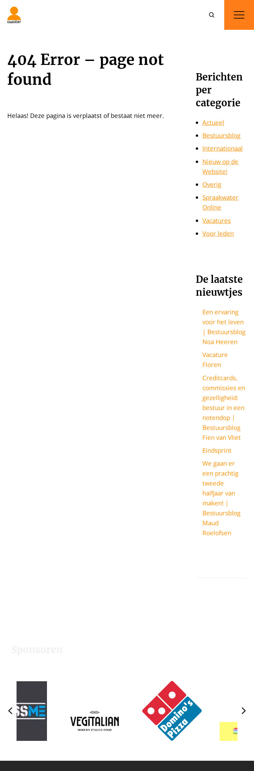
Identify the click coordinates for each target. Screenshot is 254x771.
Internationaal (222, 148)
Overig (211, 184)
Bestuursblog (221, 135)
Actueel (213, 122)
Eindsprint (217, 450)
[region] (127, 710)
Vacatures (216, 220)
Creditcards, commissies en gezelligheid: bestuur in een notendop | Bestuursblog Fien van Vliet (223, 407)
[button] (68, 711)
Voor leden (218, 233)
